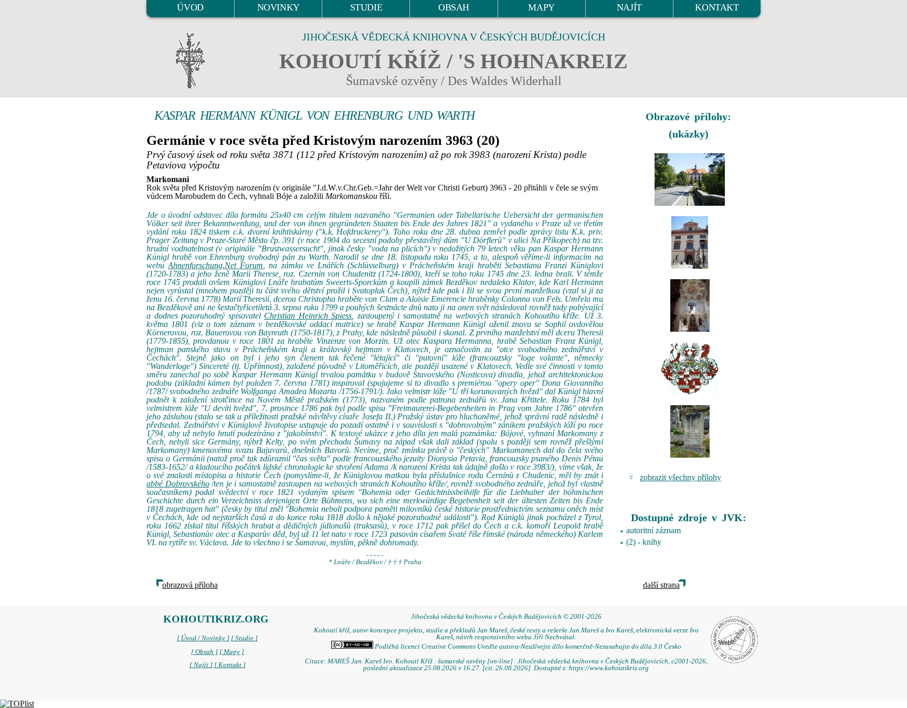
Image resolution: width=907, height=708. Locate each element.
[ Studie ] (244, 638)
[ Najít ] (201, 665)
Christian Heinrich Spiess (308, 315)
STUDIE (366, 7)
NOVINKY (278, 7)
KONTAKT (717, 7)
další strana (661, 584)
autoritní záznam (653, 530)
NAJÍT (629, 7)
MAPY (541, 7)
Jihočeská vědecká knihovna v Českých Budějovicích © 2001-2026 (506, 616)
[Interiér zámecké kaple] (689, 305)
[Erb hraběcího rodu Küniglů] (689, 368)
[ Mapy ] (231, 652)
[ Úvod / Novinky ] (203, 638)
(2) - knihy (643, 541)
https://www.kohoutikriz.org (609, 668)
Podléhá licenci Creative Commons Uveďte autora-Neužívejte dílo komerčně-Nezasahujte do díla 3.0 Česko (527, 646)
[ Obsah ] (204, 652)
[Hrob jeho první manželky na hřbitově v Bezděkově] (689, 431)
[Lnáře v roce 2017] (689, 179)
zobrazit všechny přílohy (680, 477)
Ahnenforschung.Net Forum (215, 265)
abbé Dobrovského (177, 483)
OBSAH (453, 7)
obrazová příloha (190, 584)
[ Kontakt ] (230, 665)
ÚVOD (190, 7)
